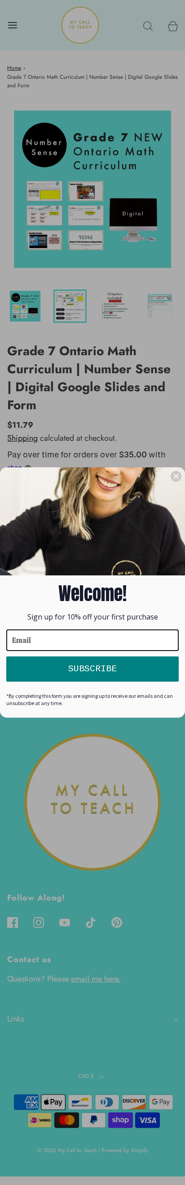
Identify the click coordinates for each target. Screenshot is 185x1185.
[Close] (176, 476)
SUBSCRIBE (92, 669)
